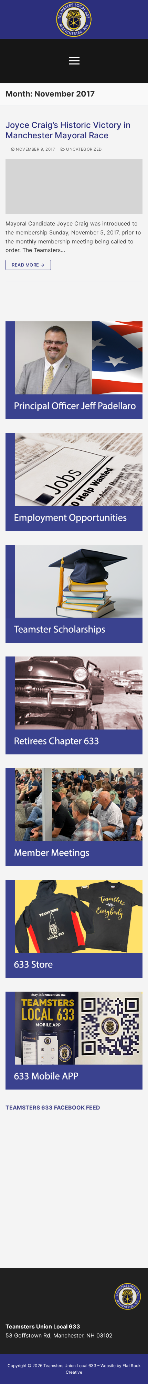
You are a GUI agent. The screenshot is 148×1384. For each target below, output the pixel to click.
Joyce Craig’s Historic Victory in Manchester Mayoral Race (68, 130)
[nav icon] (74, 61)
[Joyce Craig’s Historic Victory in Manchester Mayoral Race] (74, 186)
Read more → (28, 265)
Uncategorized (83, 149)
